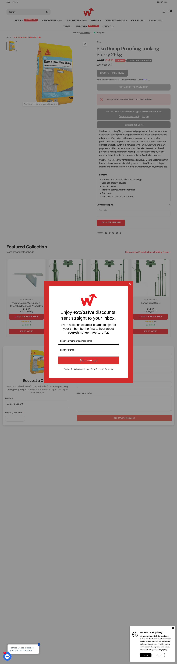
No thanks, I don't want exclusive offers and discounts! (88, 369)
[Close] (130, 284)
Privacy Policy (153, 649)
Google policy (162, 649)
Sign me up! (89, 360)
